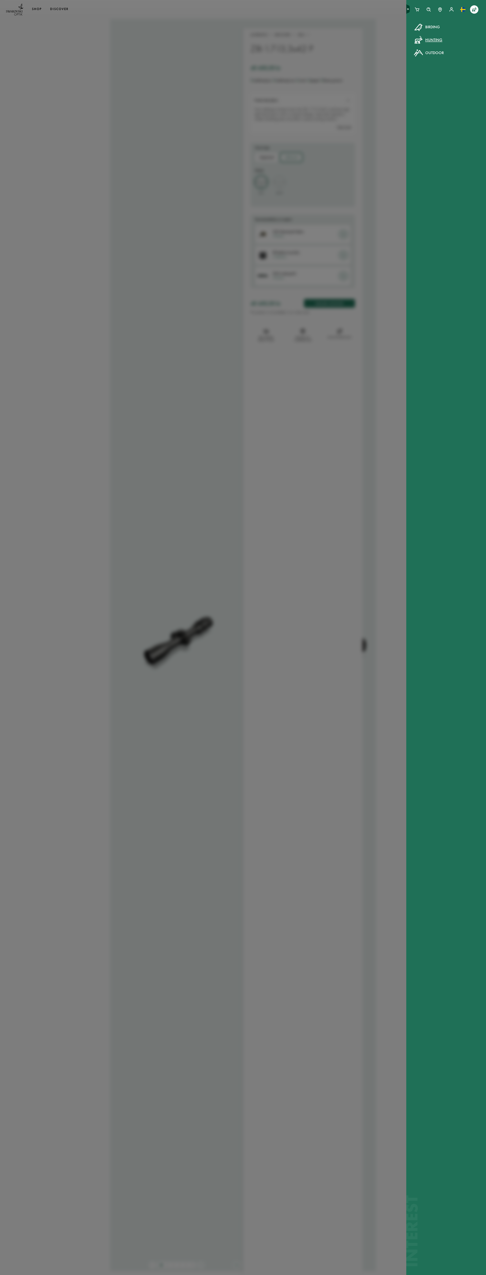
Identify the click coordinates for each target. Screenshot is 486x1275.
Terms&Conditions (276, 98)
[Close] (329, 32)
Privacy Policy (305, 98)
